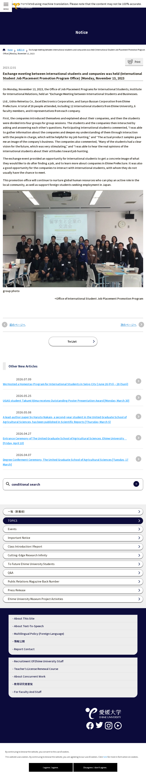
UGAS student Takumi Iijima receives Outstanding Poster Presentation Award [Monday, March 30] (66, 400)
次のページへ (128, 325)
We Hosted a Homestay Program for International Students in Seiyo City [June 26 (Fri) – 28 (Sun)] (65, 384)
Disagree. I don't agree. (95, 767)
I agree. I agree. (51, 767)
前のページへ (17, 325)
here (105, 756)
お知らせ (21, 49)
